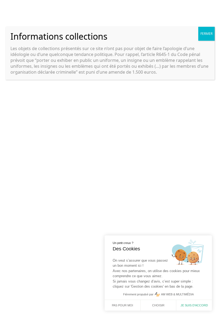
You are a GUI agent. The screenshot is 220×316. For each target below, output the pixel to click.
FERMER (206, 33)
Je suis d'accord (194, 305)
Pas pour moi (122, 305)
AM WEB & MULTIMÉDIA (177, 294)
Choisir (158, 305)
